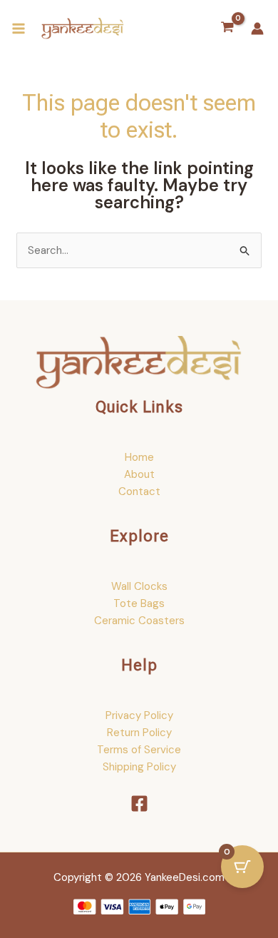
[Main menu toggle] (18, 29)
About (139, 474)
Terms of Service (139, 750)
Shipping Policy (139, 767)
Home (139, 457)
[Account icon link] (257, 28)
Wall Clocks (139, 586)
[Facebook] (139, 803)
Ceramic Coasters (139, 620)
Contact (139, 491)
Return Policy (139, 732)
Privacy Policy (139, 715)
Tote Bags (139, 603)
